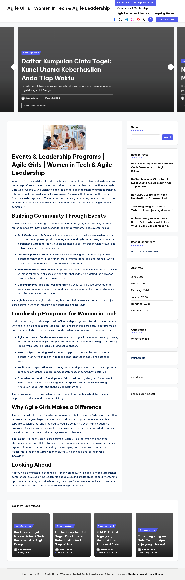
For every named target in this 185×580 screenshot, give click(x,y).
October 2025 (139, 310)
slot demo (137, 377)
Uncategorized (28, 53)
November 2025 (141, 303)
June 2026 (137, 276)
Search (135, 127)
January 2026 (139, 297)
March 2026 (138, 283)
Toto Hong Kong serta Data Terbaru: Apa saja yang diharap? (152, 208)
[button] (167, 19)
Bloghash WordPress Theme (145, 574)
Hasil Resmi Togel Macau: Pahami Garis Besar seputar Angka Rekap (152, 167)
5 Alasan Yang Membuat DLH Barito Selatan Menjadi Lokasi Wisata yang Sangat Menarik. (150, 222)
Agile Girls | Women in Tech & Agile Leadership (58, 8)
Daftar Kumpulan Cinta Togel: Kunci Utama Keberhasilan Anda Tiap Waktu (63, 69)
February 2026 (140, 290)
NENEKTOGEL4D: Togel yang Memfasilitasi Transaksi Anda (150, 196)
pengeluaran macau (143, 393)
